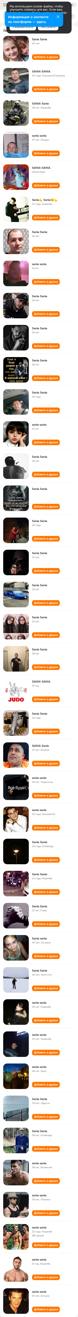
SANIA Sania (40, 103)
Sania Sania (39, 39)
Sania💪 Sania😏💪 (44, 200)
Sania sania (39, 938)
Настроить (48, 27)
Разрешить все (23, 27)
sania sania (39, 135)
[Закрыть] (58, 17)
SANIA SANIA (41, 71)
